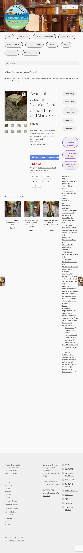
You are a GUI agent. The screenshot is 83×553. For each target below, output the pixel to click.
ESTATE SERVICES (34, 45)
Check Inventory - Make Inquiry (47, 157)
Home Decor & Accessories (21, 78)
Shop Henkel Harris (70, 165)
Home (9, 78)
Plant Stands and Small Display (41, 78)
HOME (9, 37)
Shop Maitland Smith (70, 154)
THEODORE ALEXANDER (44, 37)
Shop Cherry (69, 94)
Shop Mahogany (70, 111)
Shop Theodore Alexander (70, 142)
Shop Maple (69, 129)
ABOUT (66, 45)
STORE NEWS (12, 53)
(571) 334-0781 (48, 490)
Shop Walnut (69, 102)
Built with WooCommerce (14, 541)
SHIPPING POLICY (30, 53)
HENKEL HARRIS (67, 37)
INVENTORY (23, 37)
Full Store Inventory (44, 168)
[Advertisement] (70, 411)
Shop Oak (68, 120)
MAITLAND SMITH (13, 45)
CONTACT (52, 45)
